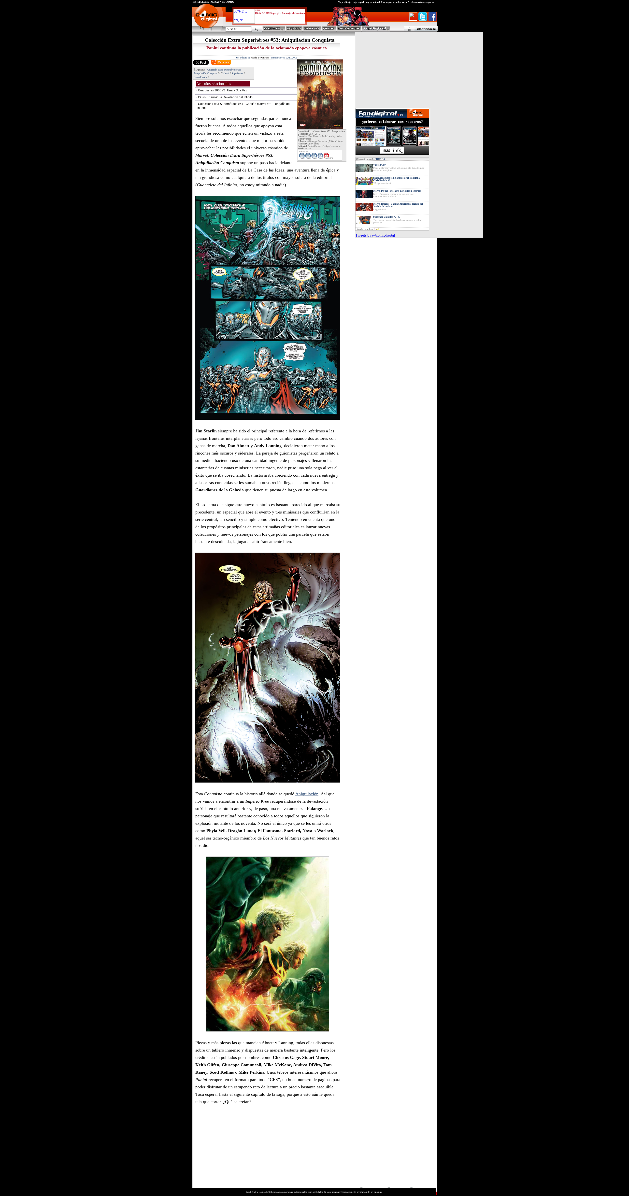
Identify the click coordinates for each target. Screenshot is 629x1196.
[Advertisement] (237, 1152)
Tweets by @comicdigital (375, 235)
